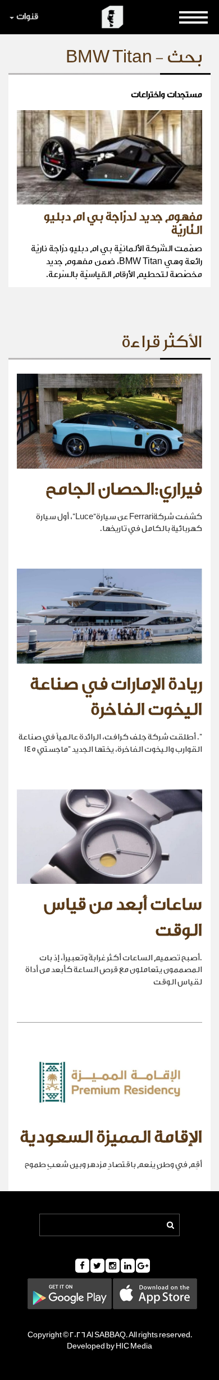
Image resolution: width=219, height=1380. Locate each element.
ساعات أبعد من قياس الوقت (123, 917)
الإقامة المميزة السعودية (111, 1137)
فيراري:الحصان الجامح (123, 489)
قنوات (27, 16)
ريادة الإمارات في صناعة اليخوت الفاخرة (116, 697)
